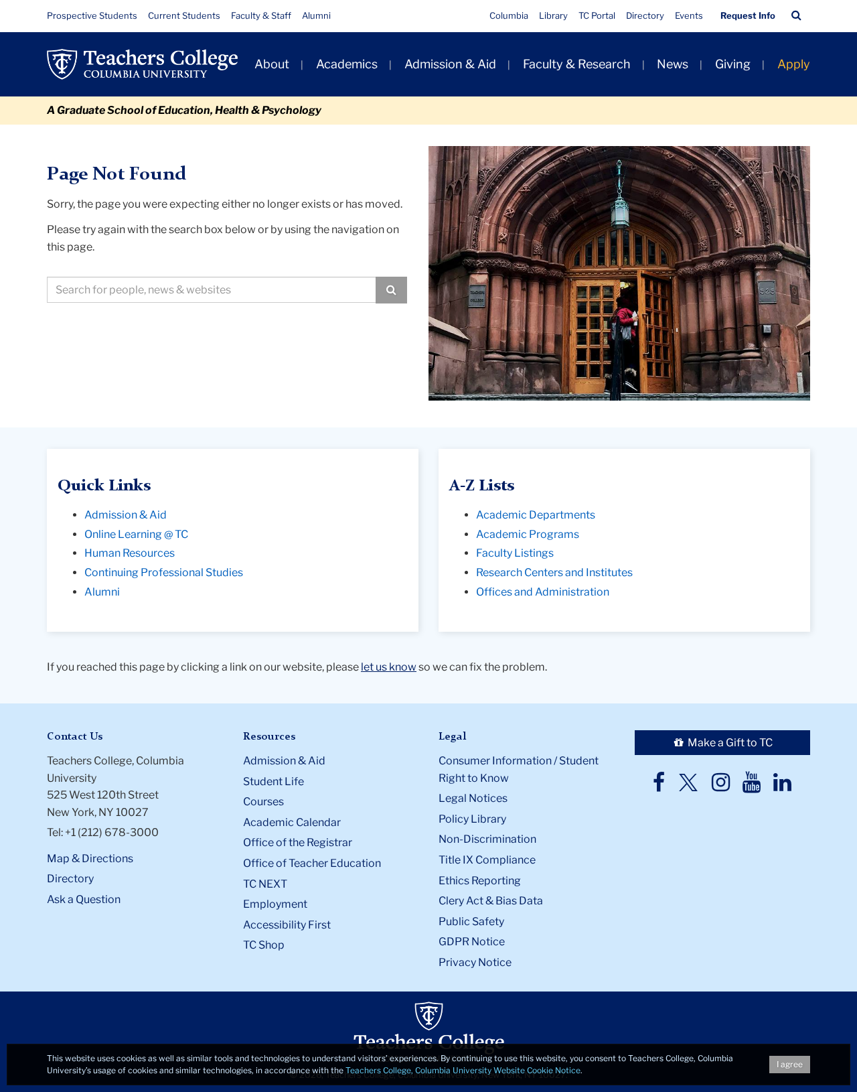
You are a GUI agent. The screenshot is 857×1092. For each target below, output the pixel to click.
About (271, 64)
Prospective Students (92, 15)
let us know (388, 667)
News (672, 64)
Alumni (316, 15)
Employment (275, 904)
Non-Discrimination (487, 839)
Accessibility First (287, 924)
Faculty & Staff (261, 15)
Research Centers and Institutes (554, 572)
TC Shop (264, 945)
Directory (645, 15)
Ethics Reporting (480, 880)
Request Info (747, 15)
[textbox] (211, 290)
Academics (347, 64)
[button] (796, 15)
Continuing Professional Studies (163, 572)
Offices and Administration (542, 592)
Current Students (184, 15)
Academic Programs (527, 534)
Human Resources (129, 553)
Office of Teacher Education (312, 863)
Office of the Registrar (297, 842)
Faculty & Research (577, 64)
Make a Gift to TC (729, 742)
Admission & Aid (450, 64)
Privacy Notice (475, 962)
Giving (733, 64)
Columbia (508, 15)
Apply (793, 64)
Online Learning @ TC (136, 534)
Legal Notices (473, 798)
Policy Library (472, 819)
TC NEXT (265, 884)
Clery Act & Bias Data (491, 900)
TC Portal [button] (596, 15)
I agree (790, 1064)
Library (553, 15)
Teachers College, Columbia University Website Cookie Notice (462, 1070)
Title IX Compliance (487, 860)
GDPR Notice (472, 941)
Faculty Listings (515, 553)
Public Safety (471, 921)
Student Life (273, 781)
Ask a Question (84, 899)
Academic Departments (535, 514)
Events (689, 15)
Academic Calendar (292, 822)
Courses (263, 801)
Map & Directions (90, 858)
